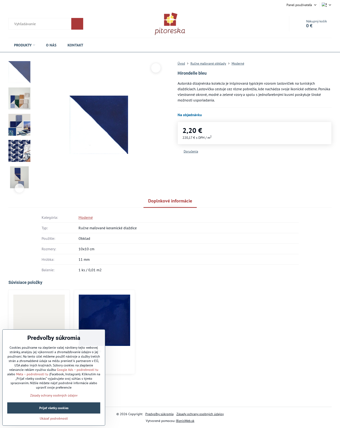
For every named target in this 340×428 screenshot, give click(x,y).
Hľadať (77, 24)
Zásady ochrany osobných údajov (200, 414)
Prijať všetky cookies (53, 408)
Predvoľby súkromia (159, 414)
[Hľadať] (45, 24)
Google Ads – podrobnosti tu (77, 370)
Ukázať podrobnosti (54, 418)
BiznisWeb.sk (185, 421)
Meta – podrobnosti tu (32, 374)
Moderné (86, 217)
